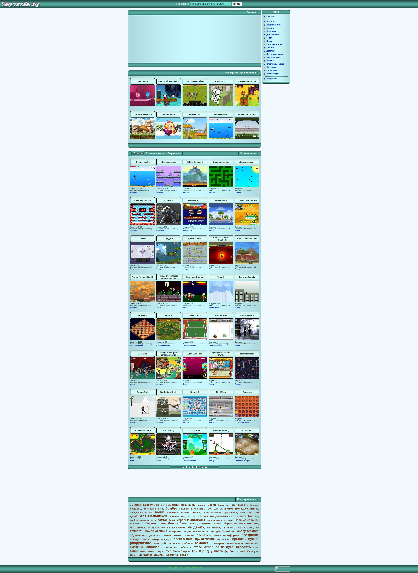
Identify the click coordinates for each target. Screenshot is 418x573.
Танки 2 (221, 277)
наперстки (175, 531)
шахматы (172, 554)
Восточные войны (195, 81)
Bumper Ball (221, 315)
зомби (162, 520)
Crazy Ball (195, 430)
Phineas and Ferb (143, 430)
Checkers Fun (142, 315)
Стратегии (271, 67)
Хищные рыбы (221, 114)
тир (168, 551)
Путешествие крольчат (247, 200)
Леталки (159, 422)
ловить (193, 523)
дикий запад (246, 512)
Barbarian (142, 354)
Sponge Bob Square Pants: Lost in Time (169, 354)
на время (153, 527)
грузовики (230, 512)
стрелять (243, 547)
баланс (201, 505)
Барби (212, 504)
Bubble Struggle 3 (195, 162)
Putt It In (168, 315)
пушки (253, 539)
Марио (228, 523)
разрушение (140, 543)
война (160, 512)
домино (174, 516)
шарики (158, 554)
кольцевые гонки (246, 520)
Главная (270, 17)
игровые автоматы (191, 520)
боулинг (184, 508)
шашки (183, 554)
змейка (134, 520)
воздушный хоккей (141, 512)
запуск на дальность (215, 516)
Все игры (270, 21)
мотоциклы (137, 527)
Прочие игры (188, 230)
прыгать (239, 539)
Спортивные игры (137, 269)
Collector (168, 200)
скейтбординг (251, 543)
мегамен (239, 523)
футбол (229, 551)
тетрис (160, 551)
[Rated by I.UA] (282, 571)
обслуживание (247, 531)
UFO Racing (168, 430)
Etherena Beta (247, 315)
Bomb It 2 (194, 392)
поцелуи (166, 539)
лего (163, 523)
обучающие (137, 535)
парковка (189, 535)
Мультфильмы (273, 57)
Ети (183, 516)
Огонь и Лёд (221, 200)
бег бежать (240, 504)
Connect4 (247, 392)
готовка (216, 512)
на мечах (213, 527)
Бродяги (169, 239)
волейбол (173, 512)
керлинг (228, 520)
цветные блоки (141, 554)
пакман (177, 535)
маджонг (205, 523)
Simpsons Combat (194, 277)
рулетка (176, 543)
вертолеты (215, 508)
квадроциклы (214, 520)
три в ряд (200, 551)
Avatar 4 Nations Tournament (221, 238)
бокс (160, 508)
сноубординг (171, 547)
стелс (198, 547)
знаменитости (148, 520)
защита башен (246, 516)
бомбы (171, 508)
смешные (137, 547)
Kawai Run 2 (221, 81)
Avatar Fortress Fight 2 (142, 277)
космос (135, 523)
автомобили (170, 504)
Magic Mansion (247, 354)
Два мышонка (194, 239)
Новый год (228, 531)
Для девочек (272, 34)
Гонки (132, 461)
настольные (201, 531)
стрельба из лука (218, 547)
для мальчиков (154, 516)
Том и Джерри (181, 551)
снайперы (154, 547)
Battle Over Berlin (168, 392)
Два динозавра (168, 162)
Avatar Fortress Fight (247, 239)
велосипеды (198, 508)
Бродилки (160, 269)
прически (223, 539)
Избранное (271, 79)
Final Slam (221, 392)
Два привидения (221, 162)
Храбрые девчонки (142, 114)
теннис (151, 551)
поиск (145, 539)
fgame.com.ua (195, 567)
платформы (231, 535)
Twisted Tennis (195, 315)
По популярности (154, 153)
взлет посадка (236, 508)
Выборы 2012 (194, 200)
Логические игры (137, 345)
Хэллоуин (252, 551)
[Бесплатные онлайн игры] (20, 4)
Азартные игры (273, 25)
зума (172, 520)
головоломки (190, 512)
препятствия (183, 539)
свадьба (229, 543)
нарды (187, 531)
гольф (206, 512)
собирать (185, 547)
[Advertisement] (162, 39)
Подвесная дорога (247, 81)
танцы (143, 551)
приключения (205, 539)
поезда (134, 539)
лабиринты (150, 523)
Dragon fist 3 (143, 392)
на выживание (173, 527)
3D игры (135, 504)
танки (134, 551)
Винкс (254, 508)
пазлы (167, 535)
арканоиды (188, 504)
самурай (218, 543)
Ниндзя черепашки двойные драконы (169, 277)
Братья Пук (194, 114)
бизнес (254, 505)
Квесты (270, 48)
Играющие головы (247, 114)
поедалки (249, 535)
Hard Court (247, 430)
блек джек (150, 508)
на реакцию (245, 527)
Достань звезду (247, 162)
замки (191, 516)
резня (156, 543)
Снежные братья (142, 200)
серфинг (239, 543)
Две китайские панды (168, 81)
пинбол (217, 535)
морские (252, 523)
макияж (217, 524)
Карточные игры (274, 44)
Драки (158, 307)
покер (155, 539)
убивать (217, 551)
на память (229, 527)
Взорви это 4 (168, 114)
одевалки (154, 535)
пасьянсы (204, 535)
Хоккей (142, 239)
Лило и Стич (177, 523)
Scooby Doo (151, 504)
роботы (166, 543)
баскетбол (224, 505)
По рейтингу (174, 153)
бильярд (135, 508)
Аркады (133, 192)
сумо (255, 547)
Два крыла (142, 81)
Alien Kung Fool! (194, 354)
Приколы (270, 61)
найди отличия (156, 531)
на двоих (196, 527)
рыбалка (187, 543)
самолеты (203, 543)
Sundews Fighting (221, 430)
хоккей (240, 551)
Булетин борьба (247, 277)
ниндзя (216, 531)
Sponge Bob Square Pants (221, 354)
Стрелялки (160, 230)
